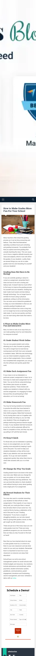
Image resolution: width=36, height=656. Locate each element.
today (14, 578)
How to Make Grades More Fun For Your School (17, 209)
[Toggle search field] (33, 199)
